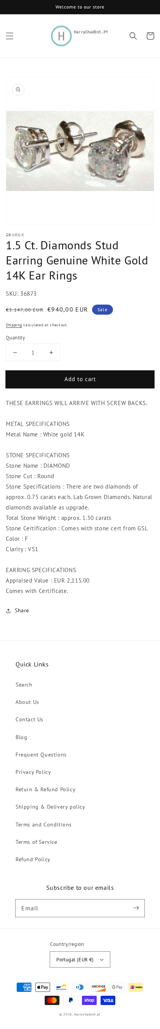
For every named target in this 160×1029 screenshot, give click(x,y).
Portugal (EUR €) (75, 959)
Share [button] (22, 610)
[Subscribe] (135, 908)
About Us (27, 701)
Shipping (14, 324)
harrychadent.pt (87, 1014)
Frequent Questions (41, 754)
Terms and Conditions (44, 824)
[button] (9, 35)
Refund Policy (33, 859)
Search (24, 684)
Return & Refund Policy (45, 789)
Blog (21, 737)
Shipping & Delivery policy (50, 806)
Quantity (15, 337)
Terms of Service (36, 841)
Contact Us (29, 719)
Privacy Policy (33, 771)
